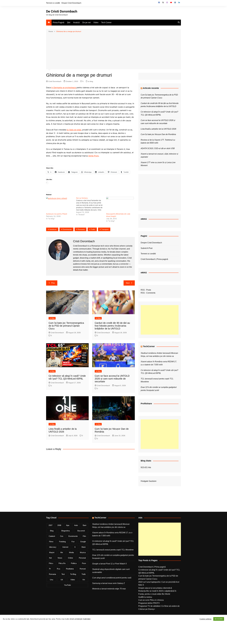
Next (128, 283)
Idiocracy (52, 547)
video (72, 580)
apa (67, 525)
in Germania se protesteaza (63, 87)
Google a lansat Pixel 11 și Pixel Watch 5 (109, 564)
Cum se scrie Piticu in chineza (151, 600)
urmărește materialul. (82, 619)
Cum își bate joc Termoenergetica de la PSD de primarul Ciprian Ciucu (66, 326)
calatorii (52, 536)
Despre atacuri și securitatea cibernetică (155, 588)
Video (95, 22)
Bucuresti (81, 531)
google (83, 542)
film (84, 536)
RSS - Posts (146, 290)
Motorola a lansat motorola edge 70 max (109, 589)
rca (58, 569)
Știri (68, 22)
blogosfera (65, 531)
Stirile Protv (93, 156)
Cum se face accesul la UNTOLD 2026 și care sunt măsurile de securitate (112, 379)
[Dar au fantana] (91, 206)
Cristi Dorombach (54, 81)
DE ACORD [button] (219, 619)
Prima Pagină (58, 22)
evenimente (67, 229)
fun (73, 542)
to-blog (73, 574)
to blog (90, 81)
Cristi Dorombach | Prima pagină (154, 259)
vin (83, 580)
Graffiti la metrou (145, 597)
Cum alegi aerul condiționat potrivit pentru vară (111, 578)
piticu (51, 563)
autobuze (53, 229)
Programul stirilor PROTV (149, 603)
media (71, 552)
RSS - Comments (148, 293)
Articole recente (151, 88)
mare (84, 547)
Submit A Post (146, 248)
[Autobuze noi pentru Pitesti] (60, 205)
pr (50, 569)
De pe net (86, 22)
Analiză (76, 22)
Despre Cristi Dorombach (71, 3)
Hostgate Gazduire (148, 481)
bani (84, 525)
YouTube (67, 585)
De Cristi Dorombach (61, 11)
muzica (83, 552)
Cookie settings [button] (206, 619)
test (63, 574)
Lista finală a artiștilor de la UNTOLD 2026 (158, 129)
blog (51, 531)
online (70, 558)
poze (84, 563)
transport (105, 229)
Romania (81, 229)
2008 (59, 525)
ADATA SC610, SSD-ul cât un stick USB (158, 148)
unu (51, 580)
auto (76, 525)
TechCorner (149, 346)
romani (83, 569)
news (60, 558)
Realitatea (70, 569)
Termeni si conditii (53, 3)
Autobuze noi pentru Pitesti (56, 214)
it (74, 547)
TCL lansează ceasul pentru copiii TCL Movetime (113, 550)
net (50, 558)
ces (61, 536)
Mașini (51, 552)
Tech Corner (106, 22)
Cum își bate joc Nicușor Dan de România (158, 134)
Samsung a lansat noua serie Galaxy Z (108, 583)
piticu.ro (62, 563)
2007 (50, 525)
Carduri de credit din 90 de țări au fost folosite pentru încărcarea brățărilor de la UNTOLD (112, 326)
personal (82, 558)
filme (51, 542)
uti (62, 580)
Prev (53, 283)
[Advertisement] (113, 50)
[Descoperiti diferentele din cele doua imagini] (120, 205)
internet (65, 547)
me (61, 552)
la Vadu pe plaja (74, 129)
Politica (73, 563)
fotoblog (62, 542)
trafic (93, 229)
